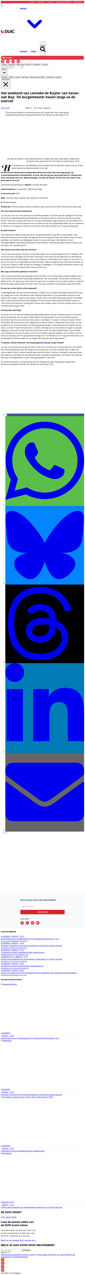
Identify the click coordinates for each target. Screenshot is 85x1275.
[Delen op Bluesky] (44, 583)
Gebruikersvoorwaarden (11, 1255)
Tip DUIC (9, 58)
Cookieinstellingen (20, 1257)
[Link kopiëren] (6, 833)
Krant (34, 51)
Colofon (32, 1255)
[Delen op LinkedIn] (44, 752)
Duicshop (41, 2)
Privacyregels (41, 1255)
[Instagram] (13, 61)
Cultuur (5, 108)
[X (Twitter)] (8, 61)
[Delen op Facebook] (6, 415)
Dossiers (24, 51)
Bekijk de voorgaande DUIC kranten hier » (18, 1240)
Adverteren (77, 2)
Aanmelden (26, 1250)
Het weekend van (17, 108)
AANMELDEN (42, 912)
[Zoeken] (23, 67)
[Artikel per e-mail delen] (44, 830)
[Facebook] (2, 61)
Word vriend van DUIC (63, 2)
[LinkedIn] (18, 61)
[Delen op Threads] (44, 662)
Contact (49, 2)
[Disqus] (42, 865)
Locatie (32, 2)
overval (46, 342)
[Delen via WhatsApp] (44, 505)
